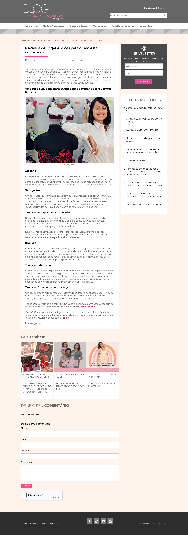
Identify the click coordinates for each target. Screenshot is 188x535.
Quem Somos (149, 8)
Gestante (60, 375)
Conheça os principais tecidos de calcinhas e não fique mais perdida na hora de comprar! (143, 171)
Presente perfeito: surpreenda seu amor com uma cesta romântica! (143, 150)
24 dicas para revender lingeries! (142, 130)
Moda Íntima (31, 26)
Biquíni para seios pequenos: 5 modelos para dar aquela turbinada (144, 183)
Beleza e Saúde (79, 26)
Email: (24, 439)
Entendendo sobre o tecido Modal (143, 204)
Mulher (58, 377)
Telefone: (25, 450)
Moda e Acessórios (54, 26)
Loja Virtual (146, 26)
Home (23, 40)
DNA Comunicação (159, 524)
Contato (162, 8)
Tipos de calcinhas (135, 160)
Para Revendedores (123, 26)
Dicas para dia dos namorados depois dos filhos (70, 386)
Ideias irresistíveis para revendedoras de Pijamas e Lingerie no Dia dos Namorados (36, 387)
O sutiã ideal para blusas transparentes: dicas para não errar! (144, 194)
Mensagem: (27, 462)
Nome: (24, 428)
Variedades (99, 26)
